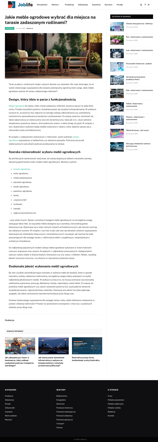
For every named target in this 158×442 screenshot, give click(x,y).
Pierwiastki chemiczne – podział (139, 64)
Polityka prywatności (116, 400)
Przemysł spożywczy (64, 420)
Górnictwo (60, 404)
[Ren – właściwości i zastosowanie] (117, 40)
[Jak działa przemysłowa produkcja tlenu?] (117, 80)
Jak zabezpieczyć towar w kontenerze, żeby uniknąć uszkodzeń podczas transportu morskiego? (19, 361)
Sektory (55, 5)
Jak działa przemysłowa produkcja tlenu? (135, 78)
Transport (60, 424)
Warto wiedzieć (11, 416)
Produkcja (69, 5)
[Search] (141, 4)
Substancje (83, 5)
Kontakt (111, 416)
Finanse (59, 428)
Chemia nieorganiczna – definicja (139, 24)
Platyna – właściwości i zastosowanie (135, 118)
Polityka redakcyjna (115, 404)
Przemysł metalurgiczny (66, 412)
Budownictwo (61, 396)
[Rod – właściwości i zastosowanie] (117, 93)
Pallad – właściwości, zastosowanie (134, 105)
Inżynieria (96, 5)
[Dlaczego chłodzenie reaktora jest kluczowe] (117, 147)
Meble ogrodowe (16, 106)
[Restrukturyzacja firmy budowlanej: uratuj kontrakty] (87, 345)
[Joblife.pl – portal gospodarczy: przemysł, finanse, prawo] (20, 4)
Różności (9, 28)
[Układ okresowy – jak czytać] (117, 133)
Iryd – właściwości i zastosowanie (139, 50)
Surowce (108, 5)
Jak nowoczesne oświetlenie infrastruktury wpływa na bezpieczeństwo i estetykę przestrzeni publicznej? (51, 361)
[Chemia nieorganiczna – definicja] (117, 26)
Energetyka (61, 400)
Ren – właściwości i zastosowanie (139, 37)
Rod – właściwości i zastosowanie (139, 90)
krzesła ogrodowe (21, 169)
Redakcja (30, 28)
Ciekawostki (10, 408)
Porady (120, 5)
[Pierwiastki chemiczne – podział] (117, 67)
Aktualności (42, 5)
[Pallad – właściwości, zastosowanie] (117, 107)
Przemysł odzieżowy (64, 416)
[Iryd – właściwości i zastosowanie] (117, 53)
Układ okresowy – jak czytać (137, 130)
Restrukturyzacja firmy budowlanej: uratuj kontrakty (86, 358)
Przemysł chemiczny (64, 408)
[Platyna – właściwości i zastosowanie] (117, 120)
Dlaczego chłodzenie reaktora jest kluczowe (138, 145)
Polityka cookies (114, 408)
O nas (110, 396)
